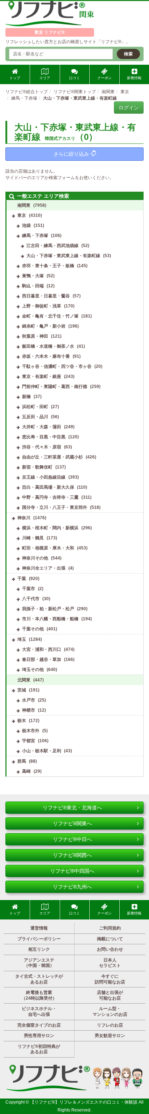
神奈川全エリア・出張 (43, 568)
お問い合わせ (110, 949)
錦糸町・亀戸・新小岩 (43, 326)
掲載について (110, 938)
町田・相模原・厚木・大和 (48, 548)
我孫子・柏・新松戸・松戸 (48, 608)
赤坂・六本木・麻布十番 (46, 356)
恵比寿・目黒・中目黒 (43, 436)
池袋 (26, 225)
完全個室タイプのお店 (39, 1025)
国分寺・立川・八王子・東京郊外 (54, 507)
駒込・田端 (33, 285)
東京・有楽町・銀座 (41, 376)
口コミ (74, 78)
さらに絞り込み (71, 154)
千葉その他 (33, 628)
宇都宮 (28, 740)
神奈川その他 (35, 558)
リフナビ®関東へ (72, 823)
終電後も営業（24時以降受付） (39, 995)
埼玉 (21, 639)
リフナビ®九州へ (72, 887)
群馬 (21, 761)
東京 (21, 215)
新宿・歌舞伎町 (37, 467)
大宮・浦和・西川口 (41, 649)
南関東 (23, 205)
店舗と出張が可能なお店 (110, 995)
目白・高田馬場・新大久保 (48, 487)
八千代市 (30, 598)
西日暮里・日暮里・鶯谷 (46, 295)
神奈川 (23, 517)
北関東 (23, 679)
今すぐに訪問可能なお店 (110, 979)
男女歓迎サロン (110, 1035)
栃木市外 (30, 730)
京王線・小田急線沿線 (43, 477)
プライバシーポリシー (39, 938)
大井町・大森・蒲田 (41, 426)
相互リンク (39, 949)
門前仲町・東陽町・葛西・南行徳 (54, 386)
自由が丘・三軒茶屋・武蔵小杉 (52, 457)
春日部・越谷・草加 (41, 659)
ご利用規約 (110, 928)
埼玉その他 (33, 669)
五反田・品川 (35, 416)
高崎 (26, 771)
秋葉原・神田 (35, 336)
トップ (14, 78)
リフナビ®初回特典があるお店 (39, 1049)
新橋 (26, 396)
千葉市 (28, 588)
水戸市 (28, 700)
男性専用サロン (39, 1035)
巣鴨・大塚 (33, 275)
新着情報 (134, 78)
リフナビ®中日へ (72, 839)
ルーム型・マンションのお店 (110, 1011)
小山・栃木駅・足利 (41, 750)
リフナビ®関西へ (72, 855)
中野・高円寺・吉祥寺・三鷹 (50, 497)
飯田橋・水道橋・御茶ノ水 (48, 346)
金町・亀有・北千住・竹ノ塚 (50, 316)
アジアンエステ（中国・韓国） (39, 963)
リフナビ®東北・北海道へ (72, 808)
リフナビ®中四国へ (72, 871)
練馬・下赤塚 (35, 235)
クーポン (104, 78)
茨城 (21, 690)
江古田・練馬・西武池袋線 (52, 245)
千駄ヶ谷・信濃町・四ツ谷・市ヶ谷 (56, 366)
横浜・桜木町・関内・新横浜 (50, 527)
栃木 (21, 720)
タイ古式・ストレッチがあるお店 (39, 979)
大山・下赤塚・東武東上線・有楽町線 (63, 255)
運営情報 (39, 928)
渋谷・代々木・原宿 (41, 446)
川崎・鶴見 (33, 537)
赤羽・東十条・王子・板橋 (48, 265)
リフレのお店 (110, 1025)
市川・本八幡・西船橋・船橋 (50, 618)
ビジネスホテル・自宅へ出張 (39, 1011)
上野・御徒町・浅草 (41, 306)
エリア (44, 78)
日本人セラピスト (110, 963)
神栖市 (28, 710)
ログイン (129, 107)
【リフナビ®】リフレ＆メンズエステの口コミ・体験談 (84, 1102)
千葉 (21, 578)
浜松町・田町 (35, 406)
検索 (128, 53)
